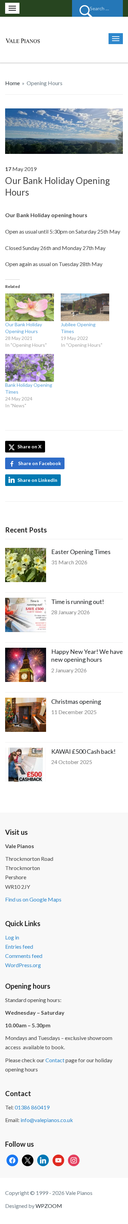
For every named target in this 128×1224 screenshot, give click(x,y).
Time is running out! (77, 601)
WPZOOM (48, 1205)
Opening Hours (44, 83)
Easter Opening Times (81, 551)
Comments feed (23, 955)
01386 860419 (32, 1107)
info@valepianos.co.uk (46, 1120)
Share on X (29, 446)
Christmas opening (76, 701)
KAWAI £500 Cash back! (83, 751)
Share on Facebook (39, 463)
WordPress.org (23, 965)
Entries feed (19, 946)
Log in (12, 937)
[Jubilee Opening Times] (85, 307)
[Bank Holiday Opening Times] (29, 368)
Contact (55, 1060)
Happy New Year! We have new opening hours (87, 655)
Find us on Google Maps (33, 899)
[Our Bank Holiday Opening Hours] (64, 130)
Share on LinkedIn (37, 480)
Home (12, 83)
